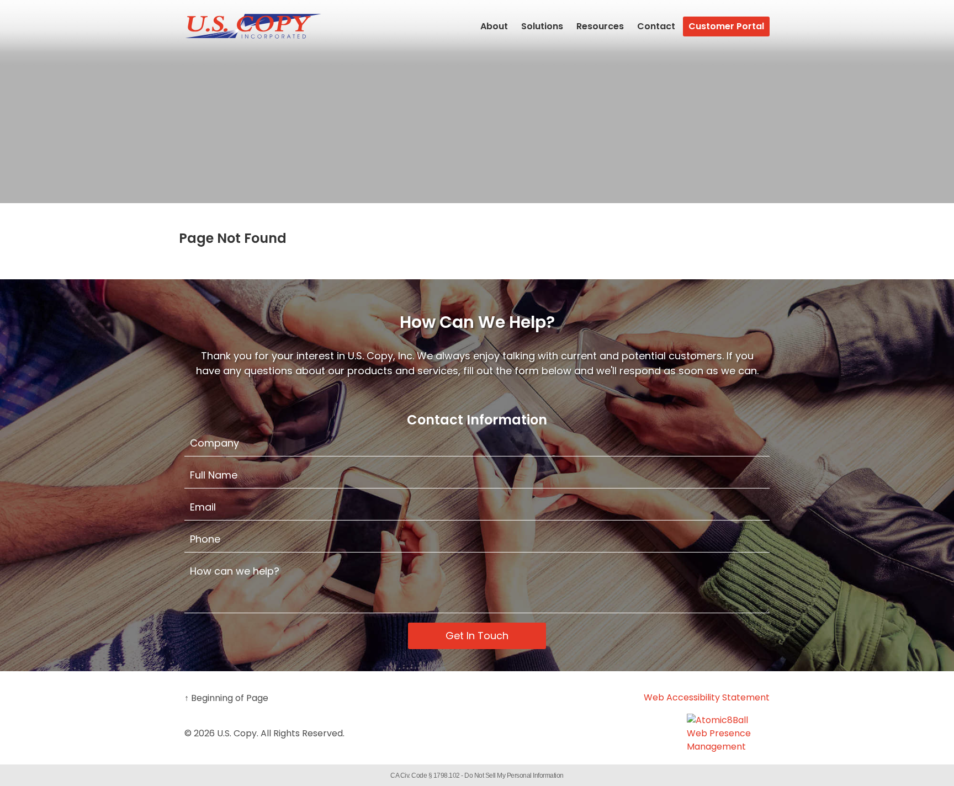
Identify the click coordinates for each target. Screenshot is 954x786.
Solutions (542, 26)
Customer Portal (726, 26)
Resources (600, 26)
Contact (656, 26)
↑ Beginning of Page (226, 698)
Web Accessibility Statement (707, 697)
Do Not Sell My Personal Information (514, 775)
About (494, 26)
